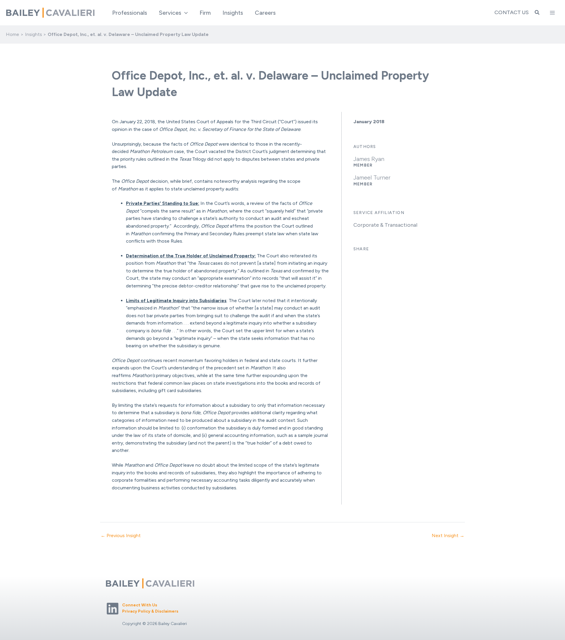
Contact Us (511, 12)
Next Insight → (448, 535)
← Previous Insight (121, 535)
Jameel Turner (371, 177)
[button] (184, 12)
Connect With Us (139, 605)
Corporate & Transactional (385, 225)
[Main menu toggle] (552, 12)
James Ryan (368, 158)
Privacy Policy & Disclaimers (150, 611)
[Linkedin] (112, 608)
